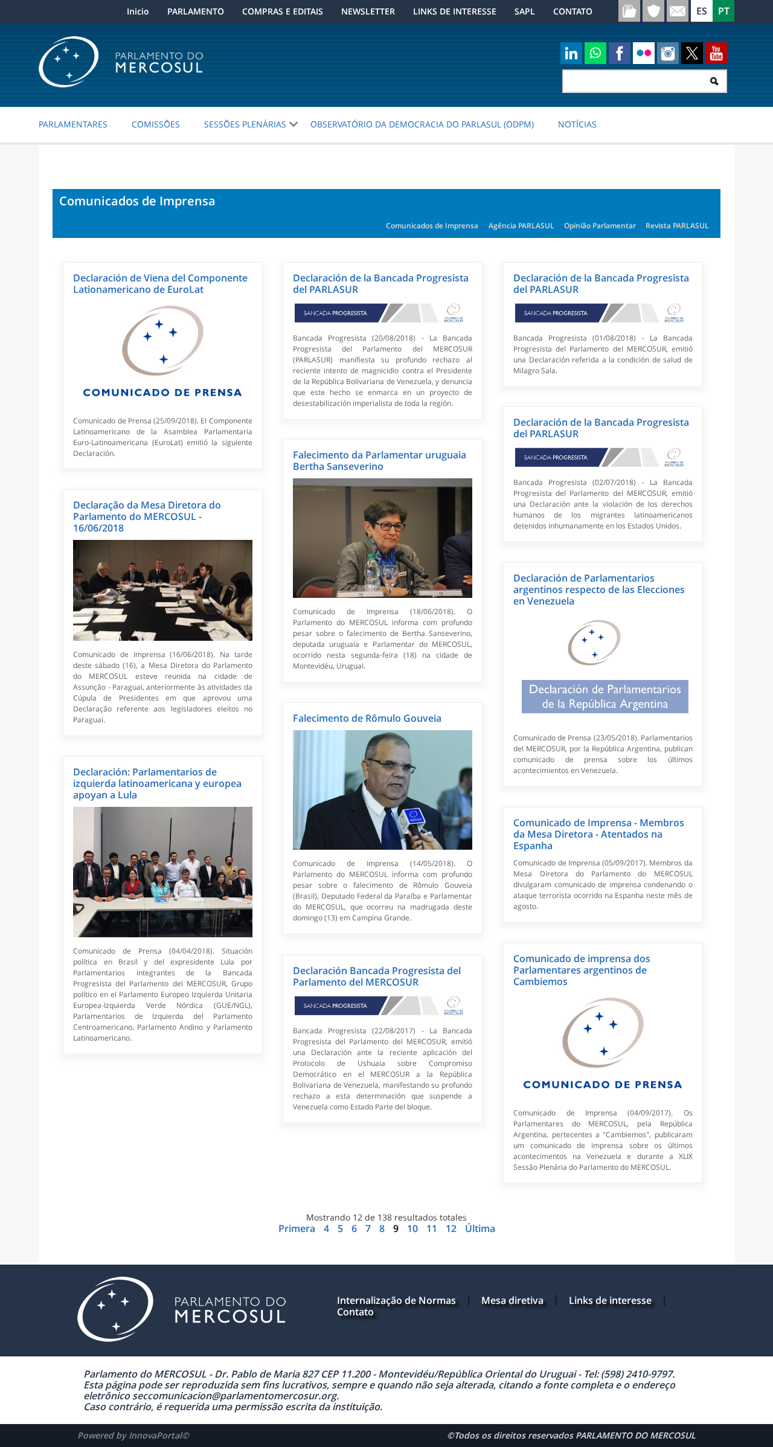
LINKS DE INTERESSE (454, 11)
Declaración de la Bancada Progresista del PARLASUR (381, 283)
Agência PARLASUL (521, 225)
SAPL (525, 11)
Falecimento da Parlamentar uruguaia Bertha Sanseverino (379, 460)
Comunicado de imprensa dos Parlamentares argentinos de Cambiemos (581, 970)
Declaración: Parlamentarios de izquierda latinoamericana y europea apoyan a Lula (157, 783)
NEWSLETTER (368, 11)
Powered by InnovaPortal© (133, 1435)
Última (480, 1228)
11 (433, 1228)
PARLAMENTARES (73, 124)
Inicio (138, 11)
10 (413, 1228)
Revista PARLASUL (677, 225)
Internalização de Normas (396, 1300)
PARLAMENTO (195, 11)
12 (452, 1228)
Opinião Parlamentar (600, 225)
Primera (298, 1228)
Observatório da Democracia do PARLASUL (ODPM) (422, 124)
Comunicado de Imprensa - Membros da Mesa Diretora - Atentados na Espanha (598, 834)
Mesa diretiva (512, 1300)
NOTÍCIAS (577, 124)
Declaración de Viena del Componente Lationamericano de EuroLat (160, 283)
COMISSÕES (156, 124)
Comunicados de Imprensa (432, 225)
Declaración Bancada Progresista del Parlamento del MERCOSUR (377, 976)
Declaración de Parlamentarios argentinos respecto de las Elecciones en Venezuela (599, 589)
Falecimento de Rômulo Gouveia (367, 718)
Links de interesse (610, 1300)
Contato (355, 1311)
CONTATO (572, 11)
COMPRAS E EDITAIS (282, 11)
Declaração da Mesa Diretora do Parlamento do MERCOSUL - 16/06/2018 (147, 516)
